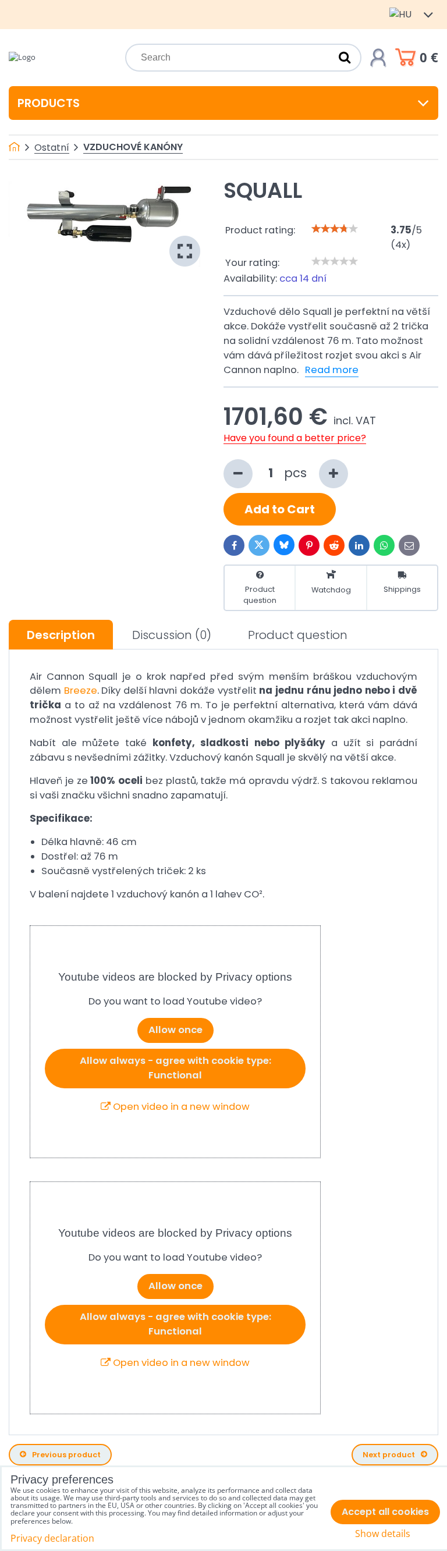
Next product (389, 1455)
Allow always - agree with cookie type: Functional (175, 1068)
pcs (297, 472)
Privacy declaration (52, 1538)
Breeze (80, 690)
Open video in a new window (180, 1106)
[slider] (334, 228)
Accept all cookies (385, 1511)
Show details (382, 1534)
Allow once (175, 1030)
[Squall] (104, 224)
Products (48, 103)
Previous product (66, 1455)
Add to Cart (279, 509)
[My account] (378, 58)
